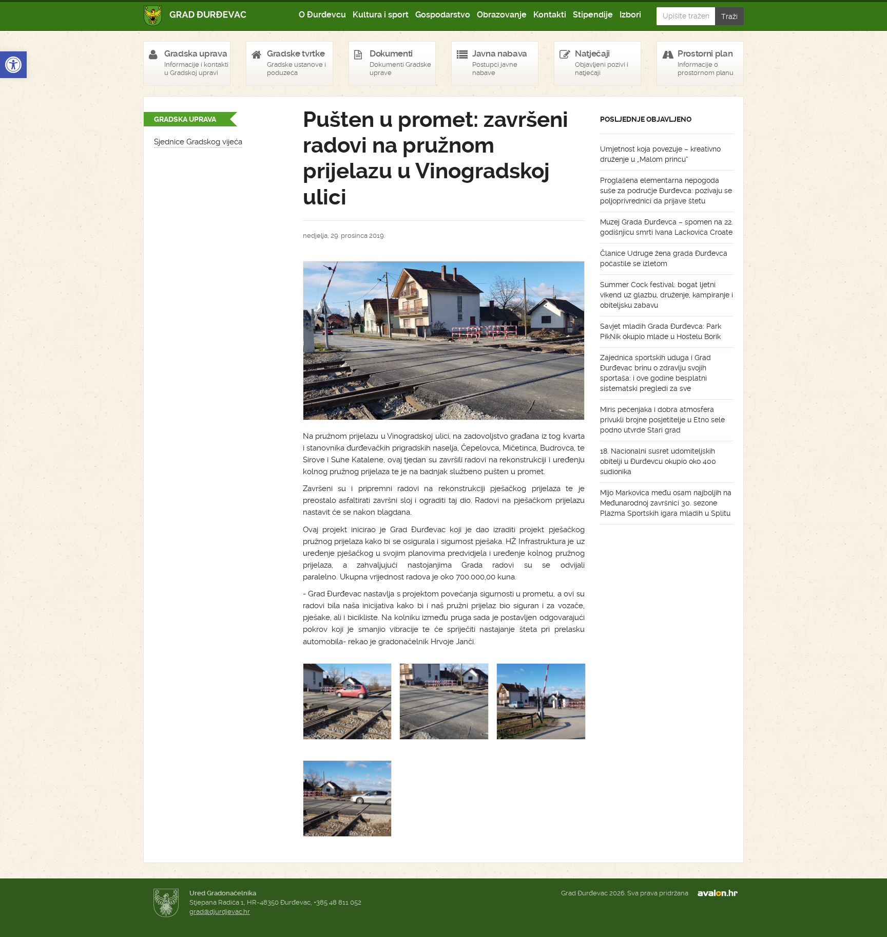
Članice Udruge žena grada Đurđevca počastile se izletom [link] (663, 258)
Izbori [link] (630, 15)
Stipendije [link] (593, 15)
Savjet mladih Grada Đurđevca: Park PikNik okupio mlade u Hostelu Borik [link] (660, 331)
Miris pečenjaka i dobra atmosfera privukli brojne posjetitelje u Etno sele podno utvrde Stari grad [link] (662, 419)
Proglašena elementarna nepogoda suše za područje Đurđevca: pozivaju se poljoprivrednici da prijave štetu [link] (666, 190)
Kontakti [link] (549, 15)
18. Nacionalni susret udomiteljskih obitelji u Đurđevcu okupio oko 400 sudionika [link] (658, 461)
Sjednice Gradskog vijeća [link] (198, 141)
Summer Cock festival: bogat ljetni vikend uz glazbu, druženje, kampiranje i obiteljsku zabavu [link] (666, 294)
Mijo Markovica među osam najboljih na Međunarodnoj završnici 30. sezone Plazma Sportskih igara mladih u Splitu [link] (665, 503)
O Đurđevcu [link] (322, 15)
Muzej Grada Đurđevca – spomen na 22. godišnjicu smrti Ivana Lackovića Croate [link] (666, 227)
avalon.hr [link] (721, 893)
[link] (13, 64)
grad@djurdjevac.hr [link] (219, 911)
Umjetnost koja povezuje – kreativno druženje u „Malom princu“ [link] (660, 154)
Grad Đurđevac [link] (195, 15)
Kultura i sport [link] (381, 15)
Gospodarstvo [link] (442, 15)
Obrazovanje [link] (502, 15)
